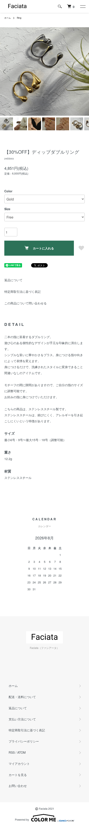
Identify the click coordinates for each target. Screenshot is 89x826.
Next (84, 71)
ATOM (21, 752)
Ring (19, 17)
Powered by (22, 819)
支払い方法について (22, 719)
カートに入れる (43, 248)
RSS (12, 752)
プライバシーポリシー (24, 741)
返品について (13, 280)
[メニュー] (82, 6)
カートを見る (18, 775)
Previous (5, 71)
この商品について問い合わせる (25, 303)
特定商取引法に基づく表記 (22, 291)
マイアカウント (19, 763)
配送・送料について (22, 697)
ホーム (7, 17)
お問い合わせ (18, 785)
